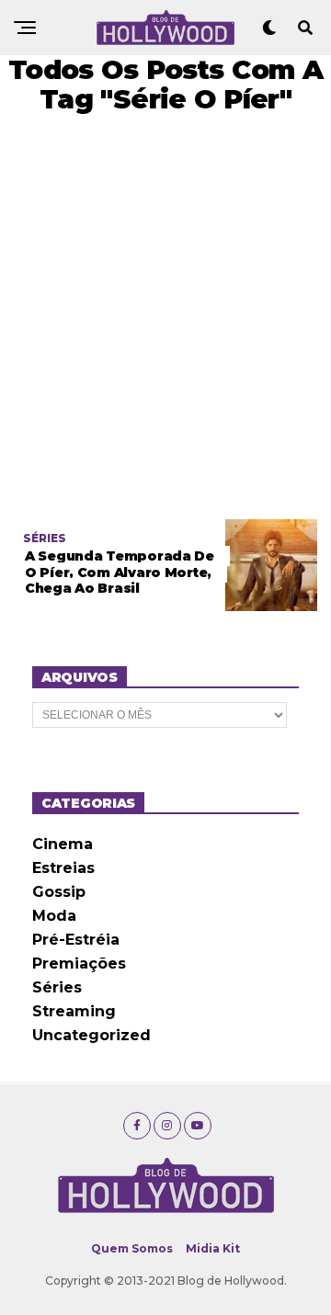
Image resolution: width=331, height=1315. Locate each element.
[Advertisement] (165, 317)
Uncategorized (91, 1035)
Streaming (74, 1011)
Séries (57, 987)
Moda (54, 915)
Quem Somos (132, 1248)
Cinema (62, 844)
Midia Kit (213, 1248)
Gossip (59, 892)
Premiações (79, 963)
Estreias (63, 868)
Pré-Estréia (76, 939)
